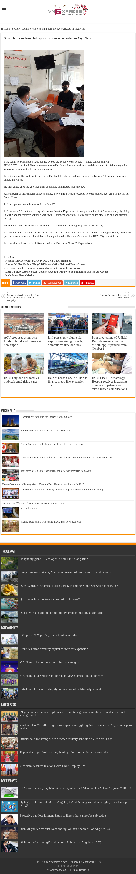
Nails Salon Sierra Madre (19, 275)
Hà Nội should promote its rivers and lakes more (46, 430)
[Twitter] (64, 866)
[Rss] (58, 866)
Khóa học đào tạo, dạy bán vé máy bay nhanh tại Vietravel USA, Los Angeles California (76, 788)
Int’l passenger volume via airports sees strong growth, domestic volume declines (65, 341)
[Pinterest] (68, 866)
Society (16, 28)
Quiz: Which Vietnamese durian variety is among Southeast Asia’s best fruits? (69, 585)
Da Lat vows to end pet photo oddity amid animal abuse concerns (61, 612)
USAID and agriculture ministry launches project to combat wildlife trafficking (62, 489)
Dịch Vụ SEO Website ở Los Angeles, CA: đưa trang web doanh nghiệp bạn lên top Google (56, 271)
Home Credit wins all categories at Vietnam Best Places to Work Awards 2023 (43, 484)
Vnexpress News (58, 861)
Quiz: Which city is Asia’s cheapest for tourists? (50, 599)
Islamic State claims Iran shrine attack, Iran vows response (51, 521)
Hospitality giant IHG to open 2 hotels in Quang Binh (54, 559)
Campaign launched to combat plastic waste (114, 295)
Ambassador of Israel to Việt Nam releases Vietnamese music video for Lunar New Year (67, 457)
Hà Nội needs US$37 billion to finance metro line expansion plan (68, 381)
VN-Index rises (29, 508)
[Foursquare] (74, 866)
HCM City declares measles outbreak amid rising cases (21, 379)
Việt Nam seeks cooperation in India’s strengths (50, 662)
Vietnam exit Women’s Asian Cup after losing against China (33, 503)
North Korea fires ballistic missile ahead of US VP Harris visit (53, 444)
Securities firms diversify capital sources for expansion (54, 649)
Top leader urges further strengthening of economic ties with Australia (64, 752)
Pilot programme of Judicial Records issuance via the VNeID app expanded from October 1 (109, 343)
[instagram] (77, 866)
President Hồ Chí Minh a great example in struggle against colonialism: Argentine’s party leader (76, 727)
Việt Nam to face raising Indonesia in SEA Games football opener (61, 675)
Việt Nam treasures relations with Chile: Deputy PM (52, 766)
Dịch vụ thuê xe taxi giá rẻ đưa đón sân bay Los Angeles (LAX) (60, 842)
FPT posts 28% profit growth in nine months (48, 635)
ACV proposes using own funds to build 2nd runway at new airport (22, 341)
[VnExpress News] (68, 10)
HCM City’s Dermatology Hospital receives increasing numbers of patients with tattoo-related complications (109, 383)
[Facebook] (61, 866)
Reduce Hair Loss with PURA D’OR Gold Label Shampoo (38, 260)
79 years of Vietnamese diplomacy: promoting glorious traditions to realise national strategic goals (72, 713)
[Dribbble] (71, 866)
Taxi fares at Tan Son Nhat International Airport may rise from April (56, 470)
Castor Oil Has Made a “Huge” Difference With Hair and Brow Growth (45, 264)
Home (6, 28)
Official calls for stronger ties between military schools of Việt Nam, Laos (66, 739)
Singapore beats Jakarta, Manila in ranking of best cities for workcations (65, 572)
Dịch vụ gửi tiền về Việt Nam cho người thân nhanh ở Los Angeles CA (65, 829)
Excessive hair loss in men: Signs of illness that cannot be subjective (42, 268)
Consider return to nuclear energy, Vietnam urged (46, 416)
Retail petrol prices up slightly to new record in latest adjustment (60, 689)
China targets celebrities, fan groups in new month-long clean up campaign (24, 297)
